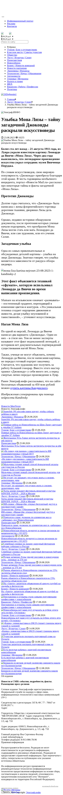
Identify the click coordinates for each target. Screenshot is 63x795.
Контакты (12, 26)
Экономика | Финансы (18, 71)
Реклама (11, 23)
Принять (6, 792)
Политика (12, 89)
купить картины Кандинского (29, 387)
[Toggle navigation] (3, 16)
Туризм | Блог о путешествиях (22, 49)
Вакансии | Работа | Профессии (22, 86)
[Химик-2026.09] (9, 94)
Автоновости (13, 76)
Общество (12, 55)
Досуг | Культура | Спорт (19, 57)
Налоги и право (15, 81)
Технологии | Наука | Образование (24, 73)
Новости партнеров (17, 68)
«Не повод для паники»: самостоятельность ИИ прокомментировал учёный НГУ (25, 460)
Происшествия (14, 60)
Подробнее (15, 792)
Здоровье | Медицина (17, 78)
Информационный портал (20, 21)
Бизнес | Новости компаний (21, 65)
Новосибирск (14, 63)
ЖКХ (9, 84)
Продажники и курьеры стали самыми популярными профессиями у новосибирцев (27, 606)
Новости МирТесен (11, 406)
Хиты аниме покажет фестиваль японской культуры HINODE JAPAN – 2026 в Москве (27, 500)
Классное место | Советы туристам (24, 52)
